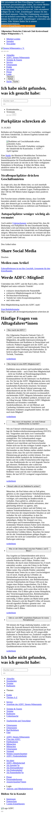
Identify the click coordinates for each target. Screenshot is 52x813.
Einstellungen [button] (15, 26)
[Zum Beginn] (2, 811)
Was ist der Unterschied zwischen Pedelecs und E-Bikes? (29, 550)
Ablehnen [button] (5, 26)
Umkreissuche (12, 716)
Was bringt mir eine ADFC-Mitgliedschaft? (23, 364)
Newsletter (10, 44)
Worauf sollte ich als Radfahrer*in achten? (23, 486)
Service (9, 62)
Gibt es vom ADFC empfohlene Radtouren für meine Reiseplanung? (29, 619)
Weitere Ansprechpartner (16, 754)
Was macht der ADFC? (16, 330)
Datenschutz (11, 801)
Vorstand (10, 751)
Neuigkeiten (11, 681)
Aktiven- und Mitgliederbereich (19, 789)
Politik (9, 67)
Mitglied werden (13, 39)
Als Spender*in (12, 765)
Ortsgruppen (11, 65)
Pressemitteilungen (14, 779)
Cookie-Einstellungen (15, 804)
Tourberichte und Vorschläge (18, 721)
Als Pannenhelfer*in (15, 772)
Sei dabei (10, 69)
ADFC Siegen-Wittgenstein (18, 57)
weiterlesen (11, 359)
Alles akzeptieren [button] (28, 26)
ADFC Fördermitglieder (16, 756)
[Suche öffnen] (5, 51)
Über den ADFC (13, 739)
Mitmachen (11, 744)
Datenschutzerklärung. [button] (10, 24)
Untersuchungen (19, 223)
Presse (9, 72)
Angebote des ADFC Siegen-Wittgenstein (24, 704)
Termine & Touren (14, 60)
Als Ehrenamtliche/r (14, 768)
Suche (9, 81)
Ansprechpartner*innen (16, 782)
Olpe (8, 732)
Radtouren (10, 686)
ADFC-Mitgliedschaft (15, 763)
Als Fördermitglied (14, 770)
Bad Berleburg (12, 730)
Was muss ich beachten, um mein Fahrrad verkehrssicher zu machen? (28, 423)
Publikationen (12, 742)
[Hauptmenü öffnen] (7, 51)
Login (8, 74)
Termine (9, 683)
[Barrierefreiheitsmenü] (2, 51)
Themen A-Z (11, 697)
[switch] (21, 110)
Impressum (11, 799)
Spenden (10, 41)
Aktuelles (10, 55)
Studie (8, 155)
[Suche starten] (4, 673)
